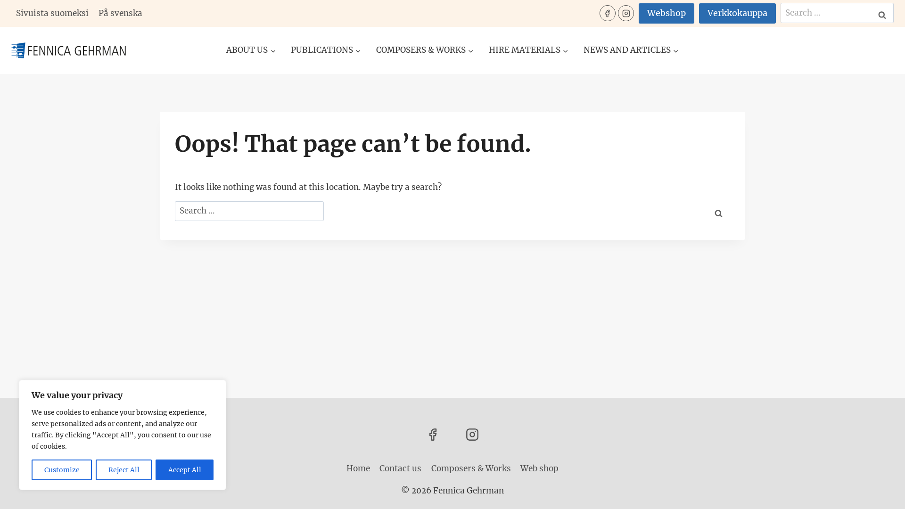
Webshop (666, 13)
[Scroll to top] (881, 494)
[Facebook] (608, 13)
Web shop (539, 468)
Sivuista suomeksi (52, 13)
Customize (62, 470)
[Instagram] (626, 13)
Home (358, 468)
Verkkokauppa (737, 13)
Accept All (184, 470)
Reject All (124, 470)
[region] (122, 435)
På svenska (120, 13)
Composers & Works (471, 468)
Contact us (400, 468)
